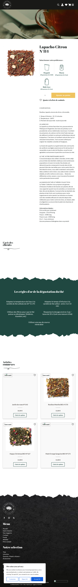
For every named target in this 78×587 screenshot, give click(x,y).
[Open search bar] (58, 5)
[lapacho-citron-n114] (21, 62)
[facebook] (4, 518)
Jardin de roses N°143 (20, 405)
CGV (21, 584)
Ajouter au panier (63, 95)
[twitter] (14, 518)
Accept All (37, 579)
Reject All (25, 579)
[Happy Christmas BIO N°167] (20, 436)
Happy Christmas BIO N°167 (20, 454)
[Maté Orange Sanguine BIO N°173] (58, 436)
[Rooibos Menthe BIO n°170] (58, 387)
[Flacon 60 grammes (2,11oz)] (61, 69)
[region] (25, 573)
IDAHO (39, 584)
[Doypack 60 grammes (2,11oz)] (46, 69)
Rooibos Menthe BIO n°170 (58, 405)
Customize (12, 579)
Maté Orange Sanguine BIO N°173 (58, 454)
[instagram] (9, 518)
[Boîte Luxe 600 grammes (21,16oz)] (46, 83)
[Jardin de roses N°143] (20, 387)
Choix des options (20, 415)
